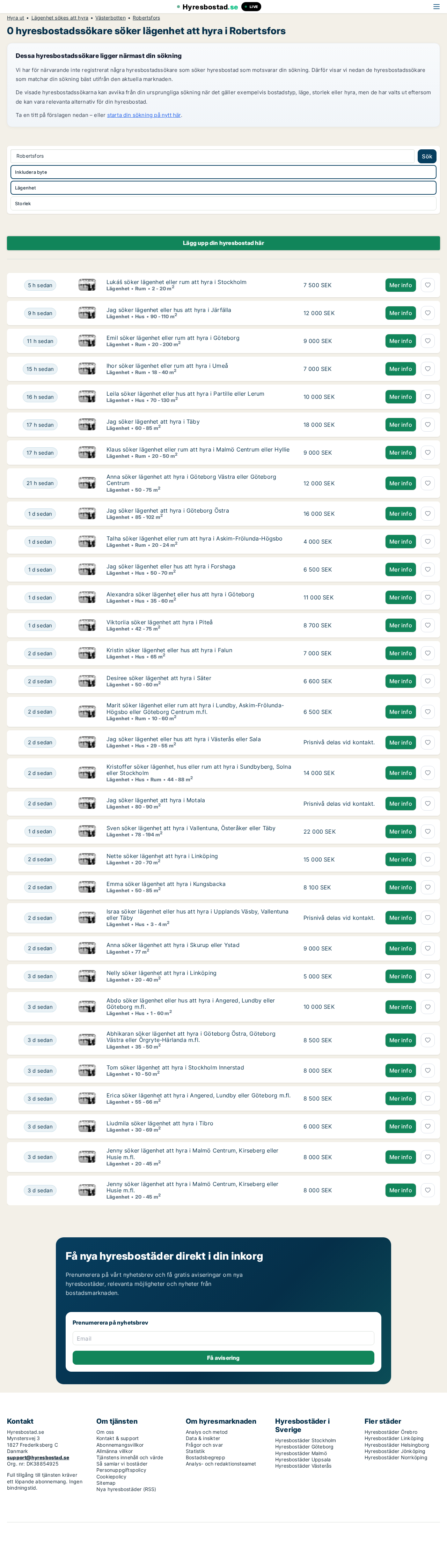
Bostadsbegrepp (205, 1457)
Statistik (195, 1451)
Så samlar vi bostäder (121, 1464)
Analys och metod (207, 1432)
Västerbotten (110, 18)
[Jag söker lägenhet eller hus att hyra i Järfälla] (87, 313)
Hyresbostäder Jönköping (395, 1451)
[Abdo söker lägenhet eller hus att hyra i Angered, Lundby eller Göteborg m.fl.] (87, 1007)
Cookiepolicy (111, 1476)
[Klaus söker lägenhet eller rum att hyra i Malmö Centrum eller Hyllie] (87, 452)
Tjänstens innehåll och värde (129, 1457)
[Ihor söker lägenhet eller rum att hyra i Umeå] (87, 369)
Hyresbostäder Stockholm (305, 1440)
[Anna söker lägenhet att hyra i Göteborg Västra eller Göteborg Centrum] (87, 483)
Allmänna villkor (114, 1451)
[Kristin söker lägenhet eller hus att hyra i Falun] (87, 653)
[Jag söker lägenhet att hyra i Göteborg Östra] (87, 513)
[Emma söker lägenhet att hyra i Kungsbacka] (87, 887)
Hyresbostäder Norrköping (396, 1457)
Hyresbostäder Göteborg (304, 1446)
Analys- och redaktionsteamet (221, 1464)
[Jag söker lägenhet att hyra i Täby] (87, 424)
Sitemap (106, 1483)
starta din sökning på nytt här (144, 115)
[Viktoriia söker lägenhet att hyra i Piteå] (87, 625)
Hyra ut (15, 18)
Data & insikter (203, 1438)
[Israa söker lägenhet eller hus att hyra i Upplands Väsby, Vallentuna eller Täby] (87, 918)
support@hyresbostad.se (38, 1457)
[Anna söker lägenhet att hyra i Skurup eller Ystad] (87, 948)
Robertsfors (146, 18)
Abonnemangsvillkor (120, 1445)
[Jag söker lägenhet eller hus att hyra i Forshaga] (87, 569)
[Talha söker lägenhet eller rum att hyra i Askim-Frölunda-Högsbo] (87, 541)
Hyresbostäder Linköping (394, 1438)
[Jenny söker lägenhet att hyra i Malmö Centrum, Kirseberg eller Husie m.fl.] (87, 1157)
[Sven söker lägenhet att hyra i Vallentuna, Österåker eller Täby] (87, 831)
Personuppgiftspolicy (121, 1470)
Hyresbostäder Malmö (301, 1453)
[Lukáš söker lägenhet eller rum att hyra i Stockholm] (87, 285)
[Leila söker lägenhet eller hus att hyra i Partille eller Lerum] (87, 397)
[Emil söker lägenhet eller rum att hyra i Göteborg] (87, 341)
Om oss (105, 1432)
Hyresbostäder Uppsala (303, 1459)
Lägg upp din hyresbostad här (223, 242)
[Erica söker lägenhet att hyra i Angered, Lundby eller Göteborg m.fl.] (87, 1098)
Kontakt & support (117, 1438)
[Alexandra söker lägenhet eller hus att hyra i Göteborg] (87, 597)
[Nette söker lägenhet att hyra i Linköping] (87, 859)
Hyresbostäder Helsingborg (397, 1445)
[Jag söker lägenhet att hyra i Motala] (87, 803)
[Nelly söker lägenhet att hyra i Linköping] (87, 976)
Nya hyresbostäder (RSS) (126, 1489)
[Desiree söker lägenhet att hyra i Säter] (87, 681)
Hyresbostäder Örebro (391, 1432)
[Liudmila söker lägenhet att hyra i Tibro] (87, 1126)
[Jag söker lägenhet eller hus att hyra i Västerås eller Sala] (87, 742)
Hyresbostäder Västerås (303, 1466)
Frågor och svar (204, 1445)
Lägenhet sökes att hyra (60, 18)
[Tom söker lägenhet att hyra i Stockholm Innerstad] (87, 1070)
